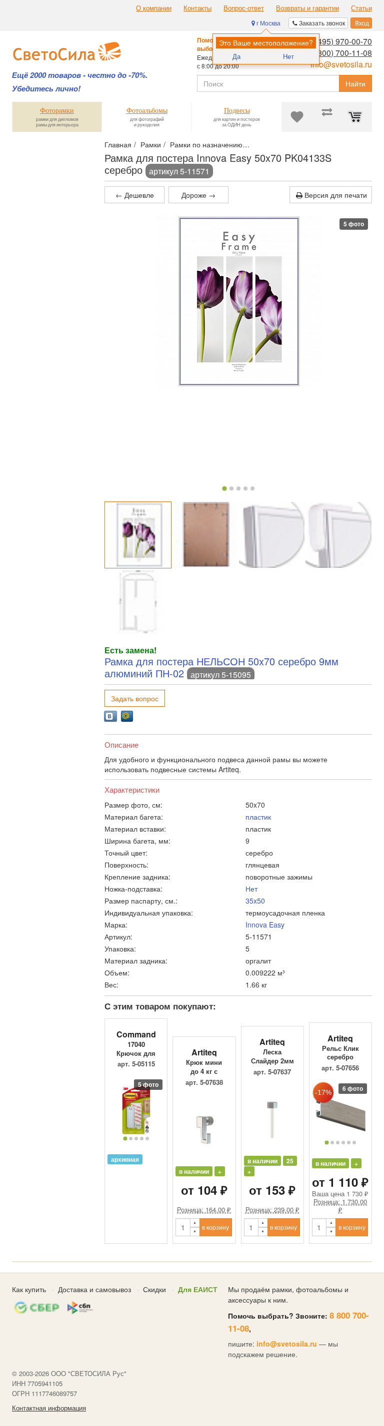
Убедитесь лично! (46, 88)
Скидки (154, 1289)
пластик (258, 817)
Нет (288, 56)
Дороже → (199, 195)
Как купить (29, 1289)
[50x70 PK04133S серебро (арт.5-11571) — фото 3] (272, 534)
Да (236, 56)
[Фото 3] (238, 488)
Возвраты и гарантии (307, 7)
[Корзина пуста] (357, 117)
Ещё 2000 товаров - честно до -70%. (80, 75)
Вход (361, 22)
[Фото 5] (252, 488)
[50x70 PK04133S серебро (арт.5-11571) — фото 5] (138, 601)
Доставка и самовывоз (94, 1289)
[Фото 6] (354, 1142)
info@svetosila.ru (341, 64)
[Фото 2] (232, 488)
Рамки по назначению (206, 144)
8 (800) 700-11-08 (340, 52)
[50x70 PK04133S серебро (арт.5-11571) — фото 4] (338, 534)
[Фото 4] (246, 488)
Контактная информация (49, 1408)
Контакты (198, 7)
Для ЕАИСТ (198, 1289)
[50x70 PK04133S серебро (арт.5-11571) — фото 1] (138, 534)
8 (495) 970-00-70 (340, 41)
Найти (356, 83)
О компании (154, 7)
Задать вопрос (134, 698)
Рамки (150, 144)
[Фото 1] (224, 488)
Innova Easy (265, 925)
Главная (118, 144)
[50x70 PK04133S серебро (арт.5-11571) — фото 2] (205, 534)
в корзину (215, 1227)
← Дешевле (135, 195)
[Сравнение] (327, 117)
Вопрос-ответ (244, 7)
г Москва (267, 22)
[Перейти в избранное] (297, 117)
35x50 (255, 901)
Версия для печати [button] (334, 195)
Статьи (361, 7)
